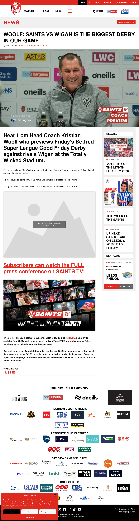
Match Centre (126, 287)
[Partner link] (19, 397)
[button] (55, 495)
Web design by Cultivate (127, 512)
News (59, 11)
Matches (30, 11)
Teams (45, 11)
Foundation (121, 2)
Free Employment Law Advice (125, 509)
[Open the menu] (70, 11)
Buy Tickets (111, 287)
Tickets (108, 2)
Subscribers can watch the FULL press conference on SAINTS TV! (44, 268)
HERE (72, 337)
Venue (134, 2)
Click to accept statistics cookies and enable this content (49, 224)
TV (90, 2)
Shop (97, 2)
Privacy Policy (30, 517)
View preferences (47, 512)
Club (82, 2)
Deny (30, 512)
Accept (11, 512)
